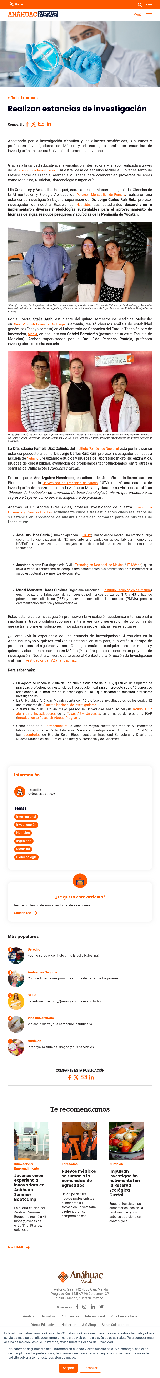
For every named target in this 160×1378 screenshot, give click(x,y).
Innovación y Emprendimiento (26, 1166)
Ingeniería (23, 841)
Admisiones (70, 1316)
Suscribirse (22, 913)
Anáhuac (29, 1316)
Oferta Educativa (43, 1325)
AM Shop (89, 1325)
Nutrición (23, 833)
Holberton (68, 1325)
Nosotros (49, 1316)
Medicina (23, 849)
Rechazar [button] (90, 1368)
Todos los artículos (24, 98)
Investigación (26, 825)
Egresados (70, 1164)
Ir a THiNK (15, 1247)
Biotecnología (26, 857)
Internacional (26, 817)
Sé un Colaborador (116, 1325)
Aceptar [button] (68, 1368)
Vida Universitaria (124, 1316)
